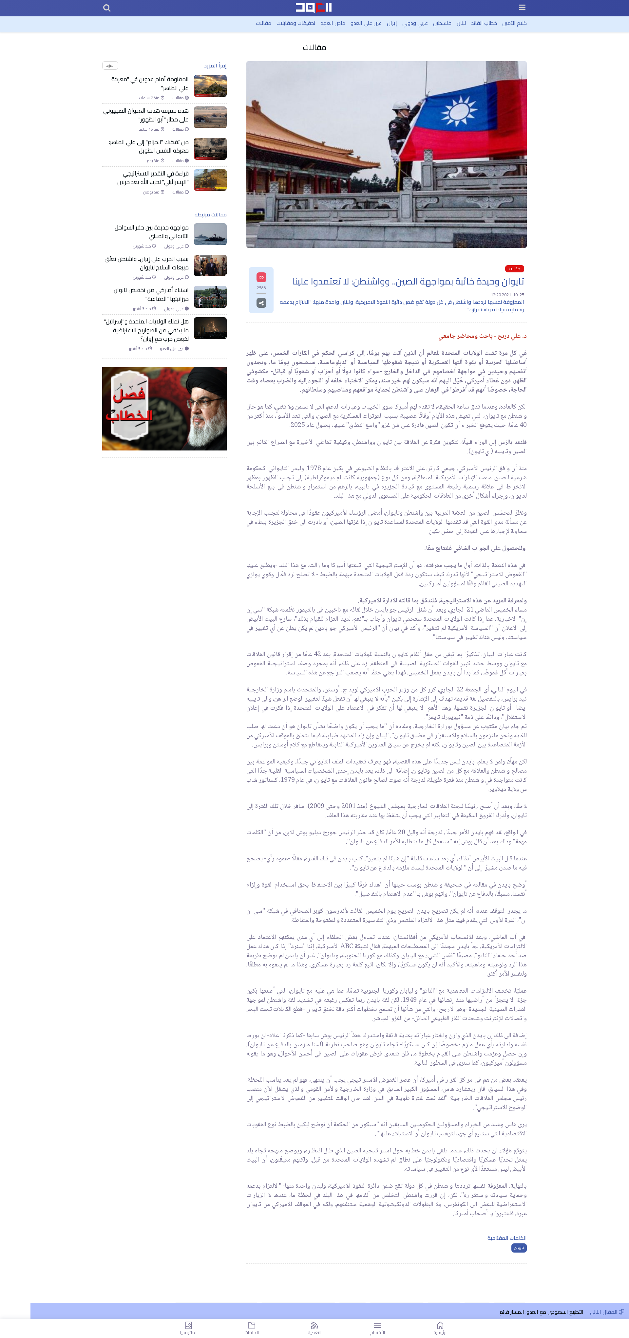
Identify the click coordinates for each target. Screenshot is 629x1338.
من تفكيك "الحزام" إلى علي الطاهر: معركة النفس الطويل (149, 146)
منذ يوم (154, 161)
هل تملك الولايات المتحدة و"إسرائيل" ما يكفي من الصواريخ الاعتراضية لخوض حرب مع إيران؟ (146, 330)
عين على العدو (366, 23)
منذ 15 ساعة (150, 129)
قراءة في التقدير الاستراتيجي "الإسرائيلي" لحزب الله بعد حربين (153, 178)
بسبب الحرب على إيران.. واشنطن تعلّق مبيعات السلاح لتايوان (147, 263)
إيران (392, 23)
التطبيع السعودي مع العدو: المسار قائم (541, 1312)
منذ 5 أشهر (138, 349)
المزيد (110, 65)
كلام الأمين (514, 23)
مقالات (263, 23)
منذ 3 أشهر (142, 309)
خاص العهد (333, 23)
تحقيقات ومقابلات (295, 23)
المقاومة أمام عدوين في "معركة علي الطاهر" (150, 83)
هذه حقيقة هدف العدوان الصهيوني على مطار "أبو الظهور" (146, 115)
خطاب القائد (484, 23)
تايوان (519, 1248)
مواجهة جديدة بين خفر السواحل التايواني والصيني (152, 232)
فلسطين (442, 23)
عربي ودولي (415, 23)
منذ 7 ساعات (150, 98)
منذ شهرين (142, 246)
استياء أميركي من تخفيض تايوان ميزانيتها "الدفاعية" (151, 294)
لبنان (461, 23)
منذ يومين (152, 192)
